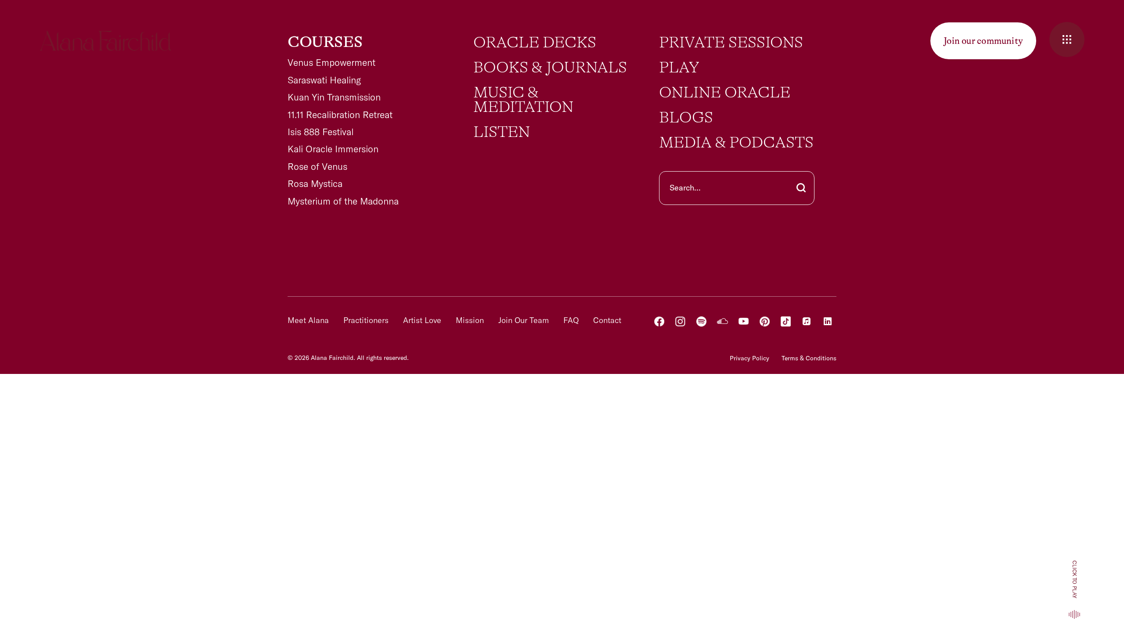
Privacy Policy (749, 358)
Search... (685, 188)
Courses (325, 42)
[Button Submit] (801, 188)
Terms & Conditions (809, 358)
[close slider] (1066, 39)
